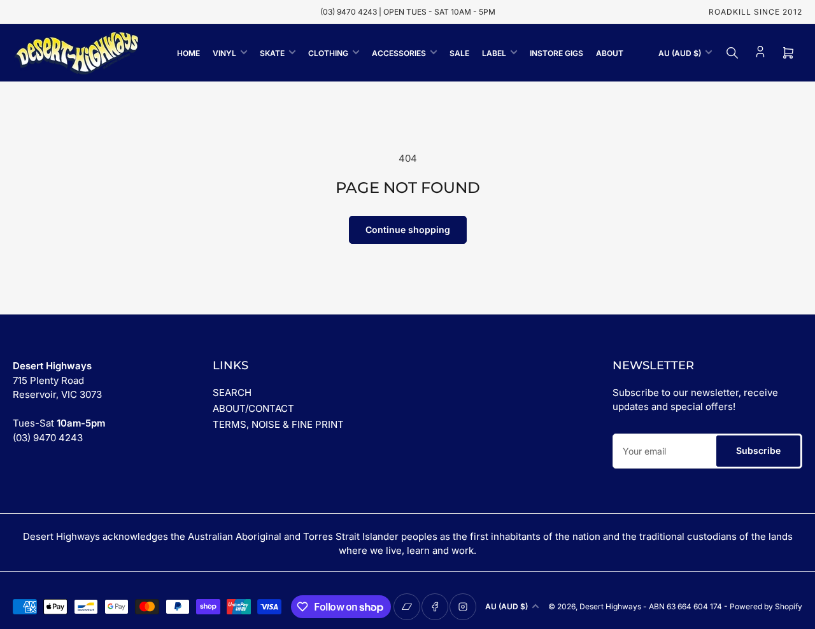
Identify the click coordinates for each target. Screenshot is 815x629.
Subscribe (758, 450)
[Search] (732, 53)
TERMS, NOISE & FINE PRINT (278, 424)
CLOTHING (328, 53)
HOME (188, 53)
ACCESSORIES (399, 53)
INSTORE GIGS (556, 53)
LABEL (494, 53)
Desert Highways (610, 606)
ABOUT (609, 53)
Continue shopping (407, 229)
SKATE (272, 53)
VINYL (224, 53)
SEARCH (232, 392)
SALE (459, 53)
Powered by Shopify (766, 606)
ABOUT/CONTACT (253, 408)
